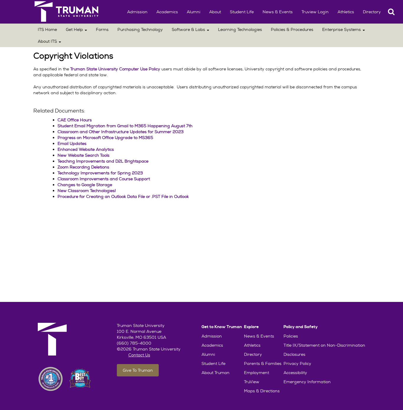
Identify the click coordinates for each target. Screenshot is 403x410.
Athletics (346, 11)
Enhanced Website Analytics (86, 149)
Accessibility (295, 372)
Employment (256, 372)
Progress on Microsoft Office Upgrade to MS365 (105, 137)
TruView (251, 381)
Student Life (242, 11)
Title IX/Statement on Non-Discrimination (324, 345)
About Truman (216, 372)
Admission (137, 11)
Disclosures (294, 354)
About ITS (48, 41)
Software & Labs (189, 29)
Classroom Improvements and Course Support (104, 178)
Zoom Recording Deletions (83, 167)
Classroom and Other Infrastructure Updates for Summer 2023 (121, 131)
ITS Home (47, 29)
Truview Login (315, 11)
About (215, 11)
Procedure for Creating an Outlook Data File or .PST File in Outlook (123, 196)
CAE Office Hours (75, 120)
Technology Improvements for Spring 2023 (100, 173)
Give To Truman (138, 370)
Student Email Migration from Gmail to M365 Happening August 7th (125, 125)
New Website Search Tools (83, 155)
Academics (167, 11)
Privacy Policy (297, 363)
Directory (372, 11)
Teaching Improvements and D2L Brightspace (103, 161)
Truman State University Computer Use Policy (115, 69)
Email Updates (72, 143)
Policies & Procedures (292, 29)
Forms (102, 29)
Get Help (75, 29)
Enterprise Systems (342, 29)
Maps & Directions (262, 391)
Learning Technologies (240, 29)
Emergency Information (307, 381)
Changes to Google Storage (85, 184)
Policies (291, 336)
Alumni (193, 11)
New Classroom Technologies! (87, 190)
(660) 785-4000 (134, 343)
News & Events (278, 11)
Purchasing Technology (140, 29)
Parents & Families (262, 363)
